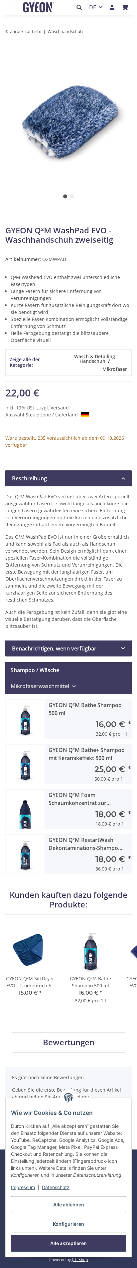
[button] (80, 7)
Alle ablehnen (68, 1204)
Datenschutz (55, 1187)
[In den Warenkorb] (10, 52)
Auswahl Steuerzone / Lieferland (42, 414)
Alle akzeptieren (68, 1243)
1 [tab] (65, 196)
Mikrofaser (114, 369)
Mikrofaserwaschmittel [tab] (40, 686)
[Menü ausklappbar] (10, 4)
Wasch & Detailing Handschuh (94, 358)
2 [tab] (72, 196)
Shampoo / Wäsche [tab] (35, 670)
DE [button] (92, 7)
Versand (60, 407)
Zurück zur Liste (25, 31)
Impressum (23, 1187)
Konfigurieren (68, 1224)
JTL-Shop (80, 1259)
